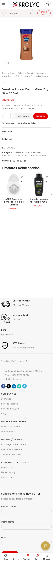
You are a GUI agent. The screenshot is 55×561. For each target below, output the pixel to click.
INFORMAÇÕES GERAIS (12, 439)
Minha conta (7, 467)
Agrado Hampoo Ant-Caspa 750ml (39, 200)
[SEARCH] (31, 13)
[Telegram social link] (25, 161)
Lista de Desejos (9, 472)
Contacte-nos (7, 477)
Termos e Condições (11, 454)
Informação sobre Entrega (13, 444)
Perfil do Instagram (10, 408)
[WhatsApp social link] (21, 161)
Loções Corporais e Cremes (36, 76)
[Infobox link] (26, 303)
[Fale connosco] (45, 545)
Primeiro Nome (8, 506)
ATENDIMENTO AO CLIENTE (15, 462)
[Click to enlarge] (7, 63)
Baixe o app (44, 13)
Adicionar (23, 116)
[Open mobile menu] (4, 4)
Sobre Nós (6, 398)
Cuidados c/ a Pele (11, 76)
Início (4, 73)
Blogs (4, 413)
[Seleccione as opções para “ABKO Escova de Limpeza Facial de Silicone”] (21, 182)
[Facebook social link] (10, 161)
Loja (12, 73)
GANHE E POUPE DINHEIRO (14, 421)
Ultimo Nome (7, 521)
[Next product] (11, 82)
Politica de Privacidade (11, 449)
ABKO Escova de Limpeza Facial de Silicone (14, 202)
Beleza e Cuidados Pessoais (31, 73)
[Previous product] (4, 82)
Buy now (40, 116)
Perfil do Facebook (10, 403)
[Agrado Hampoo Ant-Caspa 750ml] (39, 184)
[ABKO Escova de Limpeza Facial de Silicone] (14, 184)
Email (3, 537)
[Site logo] (26, 4)
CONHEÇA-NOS (8, 393)
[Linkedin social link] (18, 161)
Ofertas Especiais (9, 431)
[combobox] (18, 13)
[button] (46, 182)
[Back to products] (7, 82)
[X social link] (14, 161)
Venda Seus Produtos (11, 426)
